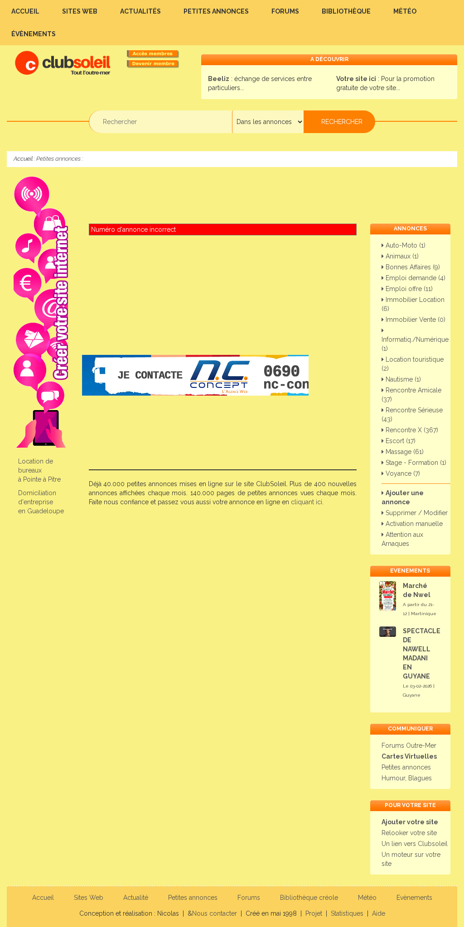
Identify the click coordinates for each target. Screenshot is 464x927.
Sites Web (79, 11)
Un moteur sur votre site (411, 859)
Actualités (140, 11)
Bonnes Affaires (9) (412, 267)
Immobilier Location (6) (413, 304)
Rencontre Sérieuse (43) (412, 414)
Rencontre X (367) (411, 430)
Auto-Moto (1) (404, 245)
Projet (313, 913)
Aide (378, 913)
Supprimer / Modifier (416, 512)
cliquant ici (306, 502)
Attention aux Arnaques (402, 539)
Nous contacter (214, 913)
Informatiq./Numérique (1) (415, 344)
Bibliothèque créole (309, 897)
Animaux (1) (401, 256)
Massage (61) (404, 451)
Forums (285, 11)
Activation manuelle (413, 523)
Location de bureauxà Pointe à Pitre (39, 470)
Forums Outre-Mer (409, 745)
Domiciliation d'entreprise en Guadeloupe (41, 502)
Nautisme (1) (402, 379)
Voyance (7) (402, 473)
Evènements (414, 897)
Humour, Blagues (407, 778)
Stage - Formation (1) (415, 462)
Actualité (135, 897)
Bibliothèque (346, 11)
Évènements (33, 34)
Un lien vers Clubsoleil (415, 843)
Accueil (25, 11)
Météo (404, 11)
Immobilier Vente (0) (414, 319)
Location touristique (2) (413, 364)
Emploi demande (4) (414, 278)
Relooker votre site (409, 832)
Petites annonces (216, 11)
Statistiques (347, 913)
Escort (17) (400, 440)
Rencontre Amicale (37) (411, 395)
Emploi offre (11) (408, 288)
